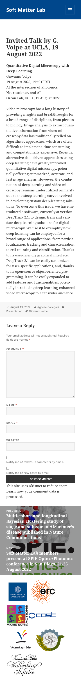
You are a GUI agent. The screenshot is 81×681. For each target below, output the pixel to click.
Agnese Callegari (48, 307)
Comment (15, 349)
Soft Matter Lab (25, 9)
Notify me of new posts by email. (28, 473)
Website (12, 440)
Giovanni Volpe (38, 311)
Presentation (14, 311)
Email (12, 423)
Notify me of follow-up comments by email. (35, 462)
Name (11, 405)
